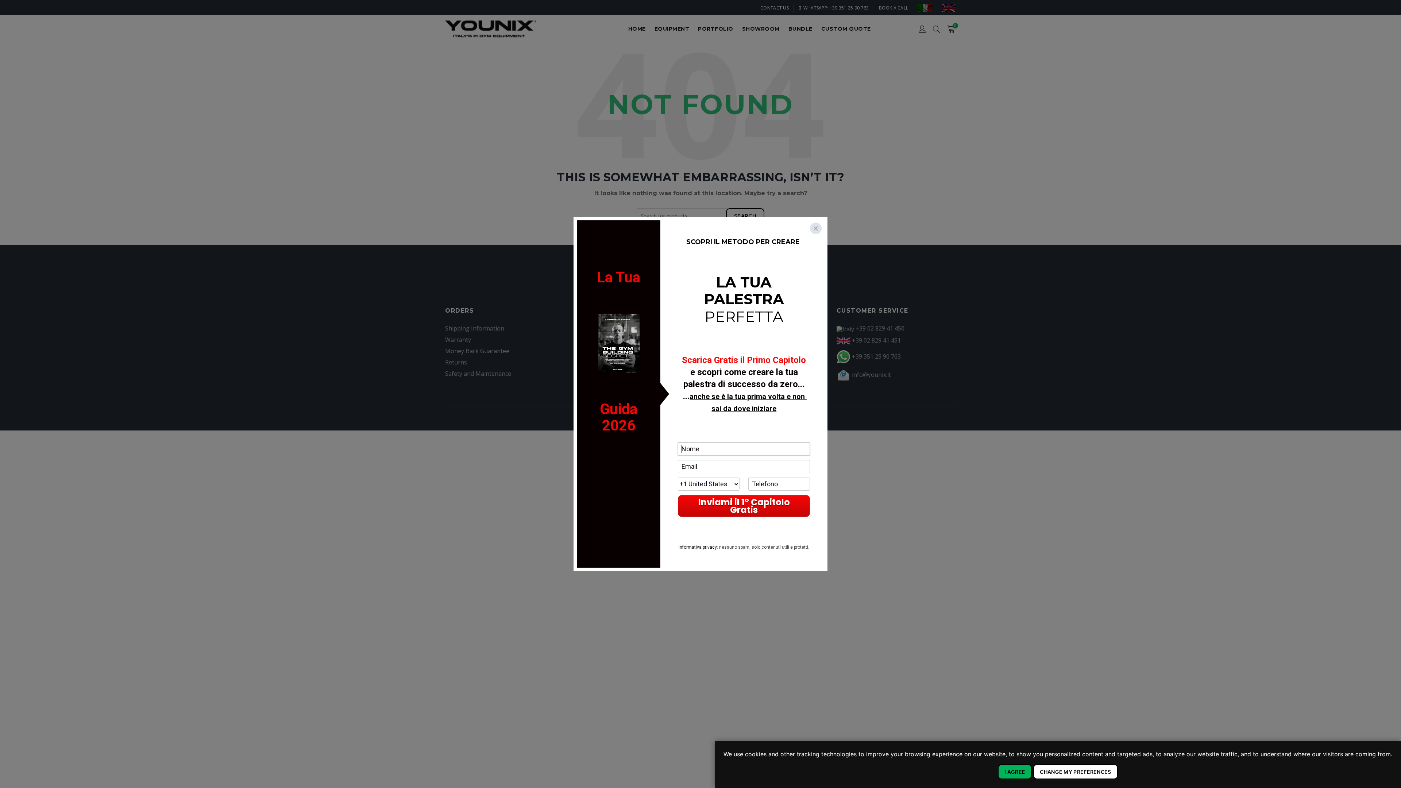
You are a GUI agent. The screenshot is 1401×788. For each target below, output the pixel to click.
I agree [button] (1014, 772)
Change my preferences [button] (1075, 772)
